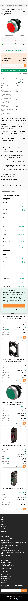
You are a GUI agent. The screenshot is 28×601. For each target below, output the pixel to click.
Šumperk (5, 217)
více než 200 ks (20, 406)
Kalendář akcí (4, 526)
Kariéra (2, 529)
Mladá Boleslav (6, 286)
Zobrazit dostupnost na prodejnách (15, 50)
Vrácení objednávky (5, 555)
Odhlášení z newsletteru (6, 533)
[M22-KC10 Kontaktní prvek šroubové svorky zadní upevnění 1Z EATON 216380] (14, 478)
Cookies (3, 557)
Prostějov (5, 213)
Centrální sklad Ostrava (6, 198)
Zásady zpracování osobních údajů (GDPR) (11, 545)
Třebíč (4, 230)
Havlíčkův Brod (6, 257)
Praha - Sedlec (6, 250)
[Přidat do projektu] (23, 341)
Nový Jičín (5, 222)
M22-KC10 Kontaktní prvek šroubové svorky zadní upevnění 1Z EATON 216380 (14, 489)
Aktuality (3, 523)
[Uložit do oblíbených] (20, 341)
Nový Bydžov (6, 265)
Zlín (4, 205)
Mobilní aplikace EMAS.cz (7, 549)
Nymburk (5, 261)
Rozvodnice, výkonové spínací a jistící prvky (14, 5)
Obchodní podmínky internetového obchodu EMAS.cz (13, 542)
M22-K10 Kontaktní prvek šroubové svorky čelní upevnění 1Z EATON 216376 (14, 317)
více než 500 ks (20, 449)
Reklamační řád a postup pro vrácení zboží (11, 543)
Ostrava (5, 209)
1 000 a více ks (21, 321)
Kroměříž (5, 226)
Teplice (5, 282)
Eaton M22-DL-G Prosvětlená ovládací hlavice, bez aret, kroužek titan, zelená (14, 403)
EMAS (2, 5)
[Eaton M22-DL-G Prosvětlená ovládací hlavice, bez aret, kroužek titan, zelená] (14, 392)
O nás (2, 521)
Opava (4, 234)
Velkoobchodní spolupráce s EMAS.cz (10, 550)
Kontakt (2, 519)
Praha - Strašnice (7, 241)
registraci (8, 329)
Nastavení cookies (14, 309)
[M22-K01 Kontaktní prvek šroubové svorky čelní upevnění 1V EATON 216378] (14, 435)
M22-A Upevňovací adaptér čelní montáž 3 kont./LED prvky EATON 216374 (14, 360)
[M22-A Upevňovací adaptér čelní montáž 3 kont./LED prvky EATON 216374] (14, 349)
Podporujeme (4, 524)
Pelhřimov (5, 274)
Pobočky (3, 528)
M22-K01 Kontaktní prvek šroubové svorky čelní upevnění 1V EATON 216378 (14, 446)
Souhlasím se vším (14, 306)
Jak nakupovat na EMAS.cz (7, 538)
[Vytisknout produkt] (15, 341)
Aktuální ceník (4, 547)
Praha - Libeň (6, 245)
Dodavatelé (3, 531)
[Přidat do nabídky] (25, 341)
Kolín (4, 269)
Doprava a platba (5, 540)
